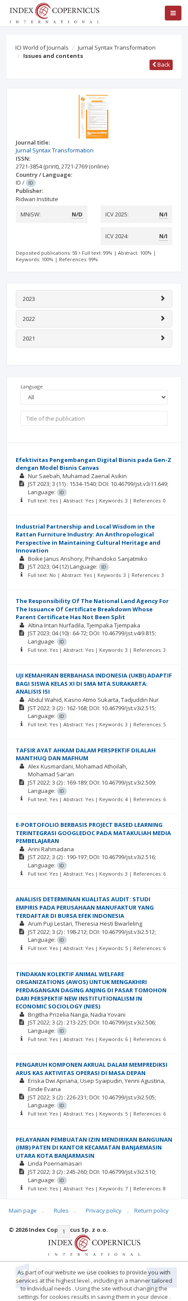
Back (163, 64)
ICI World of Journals (42, 47)
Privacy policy (104, 1210)
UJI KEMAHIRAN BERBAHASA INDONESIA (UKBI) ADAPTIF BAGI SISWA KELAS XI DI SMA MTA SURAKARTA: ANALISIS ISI (94, 683)
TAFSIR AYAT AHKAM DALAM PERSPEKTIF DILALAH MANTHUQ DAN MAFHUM (86, 754)
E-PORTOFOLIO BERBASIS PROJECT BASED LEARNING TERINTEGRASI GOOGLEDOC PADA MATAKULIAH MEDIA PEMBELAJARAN (93, 833)
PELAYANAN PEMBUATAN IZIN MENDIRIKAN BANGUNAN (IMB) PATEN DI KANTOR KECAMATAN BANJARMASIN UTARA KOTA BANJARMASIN (94, 1147)
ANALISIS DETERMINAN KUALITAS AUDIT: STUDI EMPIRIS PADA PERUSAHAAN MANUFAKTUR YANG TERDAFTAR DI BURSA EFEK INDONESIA (85, 907)
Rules (61, 1210)
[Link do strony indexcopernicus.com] (94, 1244)
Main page (23, 1210)
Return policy (151, 1210)
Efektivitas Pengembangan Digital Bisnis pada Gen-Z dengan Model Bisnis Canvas (93, 464)
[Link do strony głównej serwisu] (54, 12)
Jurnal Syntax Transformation (117, 47)
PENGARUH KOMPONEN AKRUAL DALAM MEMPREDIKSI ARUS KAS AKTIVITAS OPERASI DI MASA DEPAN (91, 1069)
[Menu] (173, 13)
